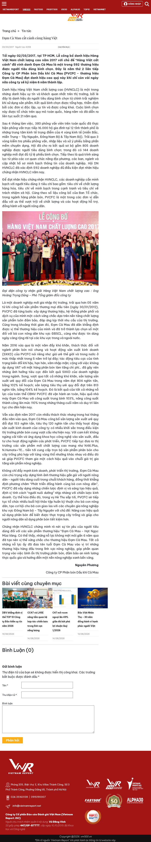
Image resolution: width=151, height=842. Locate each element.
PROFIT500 (52, 9)
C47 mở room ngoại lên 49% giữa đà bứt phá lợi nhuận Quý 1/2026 (61, 621)
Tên (5, 685)
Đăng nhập (134, 4)
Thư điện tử (9, 694)
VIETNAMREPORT (11, 9)
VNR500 (26, 9)
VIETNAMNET (99, 9)
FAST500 (38, 9)
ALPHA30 (75, 9)
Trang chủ (9, 31)
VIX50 (64, 9)
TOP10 (87, 9)
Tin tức (26, 31)
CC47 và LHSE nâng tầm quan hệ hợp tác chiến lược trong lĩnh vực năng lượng (37, 621)
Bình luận (7, 703)
